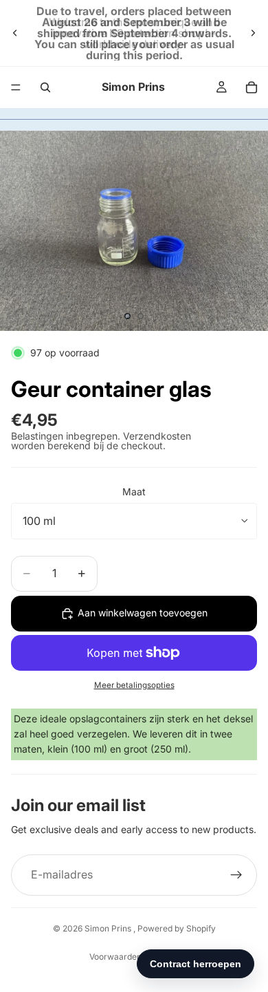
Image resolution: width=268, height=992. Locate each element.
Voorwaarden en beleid (134, 956)
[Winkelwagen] (251, 87)
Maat (134, 491)
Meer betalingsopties (134, 685)
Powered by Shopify (176, 928)
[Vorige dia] (15, 33)
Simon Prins (109, 928)
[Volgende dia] (253, 33)
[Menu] (16, 87)
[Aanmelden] (236, 875)
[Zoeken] (45, 87)
